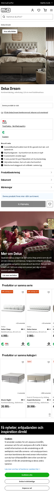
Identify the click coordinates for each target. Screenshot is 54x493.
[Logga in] (32, 10)
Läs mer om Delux (10, 275)
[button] (23, 55)
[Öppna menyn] (51, 10)
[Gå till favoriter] (38, 10)
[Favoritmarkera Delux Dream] (50, 204)
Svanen (5, 136)
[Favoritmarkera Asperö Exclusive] (49, 362)
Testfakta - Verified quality (13, 126)
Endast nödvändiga (27, 481)
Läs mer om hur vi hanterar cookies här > (22, 469)
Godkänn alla (27, 475)
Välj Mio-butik (45, 3)
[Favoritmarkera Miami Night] (23, 362)
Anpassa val (27, 488)
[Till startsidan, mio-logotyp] (5, 10)
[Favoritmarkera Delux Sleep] (23, 292)
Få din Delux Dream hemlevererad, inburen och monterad (26, 112)
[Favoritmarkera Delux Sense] (49, 292)
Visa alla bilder (10, 31)
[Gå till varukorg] (45, 10)
